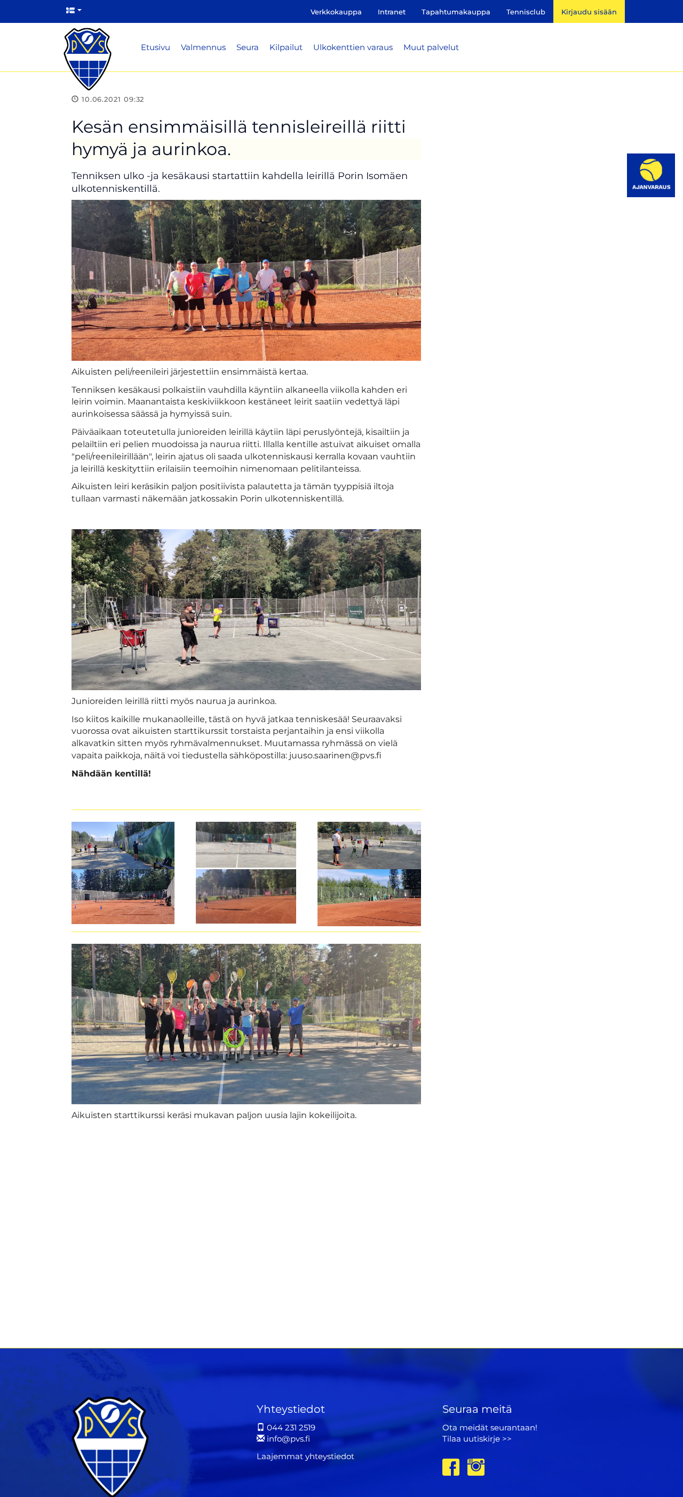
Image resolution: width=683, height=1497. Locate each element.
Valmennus (203, 47)
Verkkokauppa (336, 11)
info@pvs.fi (287, 1439)
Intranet (392, 11)
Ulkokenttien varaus (353, 47)
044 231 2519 (290, 1427)
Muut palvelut (431, 47)
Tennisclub (525, 11)
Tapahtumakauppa (456, 11)
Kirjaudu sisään (589, 11)
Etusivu (155, 47)
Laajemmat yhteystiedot (305, 1456)
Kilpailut (286, 47)
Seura (247, 47)
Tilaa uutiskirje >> (477, 1439)
